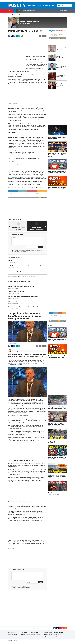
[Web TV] (63, 1)
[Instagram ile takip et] (62, 628)
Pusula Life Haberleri (59, 632)
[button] (40, 36)
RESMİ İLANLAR (46, 5)
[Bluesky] (14, 36)
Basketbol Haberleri (36, 634)
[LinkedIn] (17, 36)
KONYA (29, 5)
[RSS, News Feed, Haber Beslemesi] (65, 628)
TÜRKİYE (53, 5)
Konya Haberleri (35, 632)
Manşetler (12, 1)
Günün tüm (63, 10)
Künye (32, 628)
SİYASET (40, 5)
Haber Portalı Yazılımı (14, 640)
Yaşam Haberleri (58, 636)
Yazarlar (16, 14)
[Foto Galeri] (66, 1)
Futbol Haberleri (24, 632)
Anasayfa (11, 14)
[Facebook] (9, 36)
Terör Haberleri (35, 636)
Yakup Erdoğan (16, 351)
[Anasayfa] (8, 1)
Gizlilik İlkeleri (40, 628)
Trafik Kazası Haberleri (13, 636)
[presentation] (12, 10)
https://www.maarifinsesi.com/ (15, 153)
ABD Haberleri (58, 634)
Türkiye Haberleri (12, 632)
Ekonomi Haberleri (24, 636)
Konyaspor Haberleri (48, 632)
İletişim (35, 628)
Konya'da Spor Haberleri (25, 634)
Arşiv (22, 1)
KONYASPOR (34, 5)
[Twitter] (12, 36)
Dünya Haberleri (47, 636)
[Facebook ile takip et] (54, 628)
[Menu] (59, 5)
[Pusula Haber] (17, 5)
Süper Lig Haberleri (13, 634)
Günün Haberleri (17, 1)
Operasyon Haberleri (48, 634)
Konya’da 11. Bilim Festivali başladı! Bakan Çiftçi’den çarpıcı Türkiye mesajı (36, 10)
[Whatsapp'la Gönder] (19, 36)
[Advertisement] (27, 46)
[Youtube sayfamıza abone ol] (60, 628)
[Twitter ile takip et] (57, 628)
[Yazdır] (22, 36)
